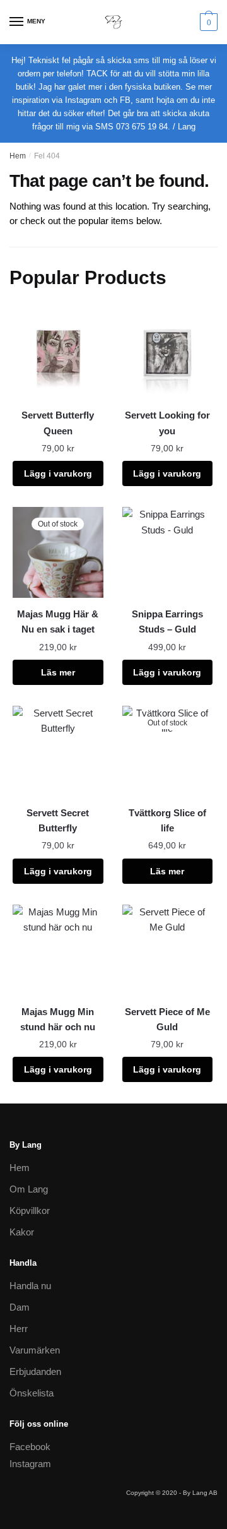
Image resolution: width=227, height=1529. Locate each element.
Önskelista (31, 1393)
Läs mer (58, 672)
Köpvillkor (29, 1210)
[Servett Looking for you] (167, 354)
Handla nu (30, 1285)
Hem (17, 156)
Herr (18, 1328)
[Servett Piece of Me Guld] (167, 950)
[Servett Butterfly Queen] (58, 354)
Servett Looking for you (167, 423)
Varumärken (34, 1350)
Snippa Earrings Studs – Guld (167, 621)
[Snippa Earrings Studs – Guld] (167, 552)
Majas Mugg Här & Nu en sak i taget (57, 621)
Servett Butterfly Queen (57, 423)
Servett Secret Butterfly (57, 820)
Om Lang (28, 1189)
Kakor (21, 1232)
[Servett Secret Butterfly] (58, 751)
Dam (19, 1307)
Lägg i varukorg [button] (58, 473)
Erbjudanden (35, 1371)
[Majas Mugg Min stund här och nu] (58, 950)
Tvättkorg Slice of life (167, 820)
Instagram (30, 1463)
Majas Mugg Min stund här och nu (57, 1019)
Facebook (29, 1446)
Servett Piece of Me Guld (167, 1019)
